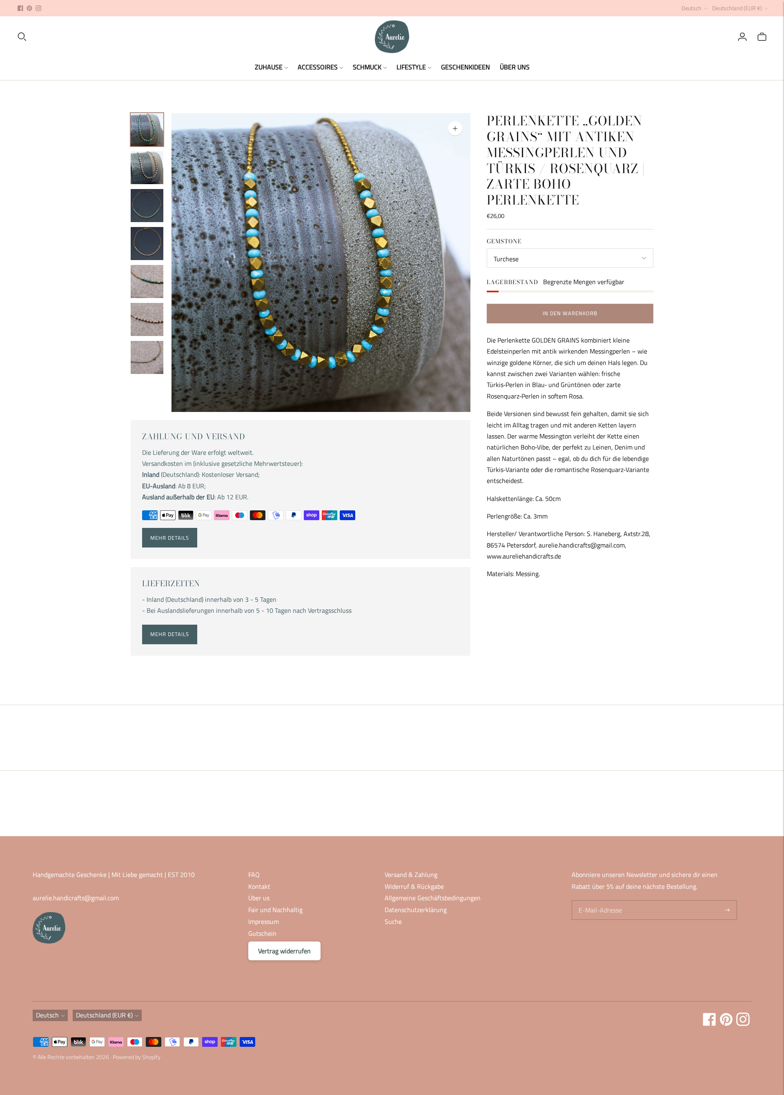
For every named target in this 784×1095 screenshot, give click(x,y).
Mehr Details (169, 538)
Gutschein (262, 933)
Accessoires (318, 67)
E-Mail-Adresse (599, 901)
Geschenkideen (465, 67)
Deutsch (692, 8)
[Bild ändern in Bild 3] (147, 205)
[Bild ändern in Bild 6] (147, 319)
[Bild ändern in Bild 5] (147, 281)
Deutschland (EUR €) (737, 8)
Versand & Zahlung (411, 874)
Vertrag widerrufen (284, 951)
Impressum (263, 921)
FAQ (254, 874)
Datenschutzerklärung (416, 910)
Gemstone (504, 241)
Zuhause (269, 67)
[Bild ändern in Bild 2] (147, 167)
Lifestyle (411, 67)
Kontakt (259, 886)
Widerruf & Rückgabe (414, 886)
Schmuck (367, 67)
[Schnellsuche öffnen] (195, 37)
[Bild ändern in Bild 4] (147, 243)
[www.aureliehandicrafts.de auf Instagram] (38, 8)
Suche (393, 921)
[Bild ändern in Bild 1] (147, 129)
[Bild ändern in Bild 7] (147, 357)
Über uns (515, 67)
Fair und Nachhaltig (275, 910)
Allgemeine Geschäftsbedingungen (433, 898)
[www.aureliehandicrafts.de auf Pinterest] (29, 8)
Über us (259, 898)
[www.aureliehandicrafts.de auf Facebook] (20, 8)
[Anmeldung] (742, 37)
